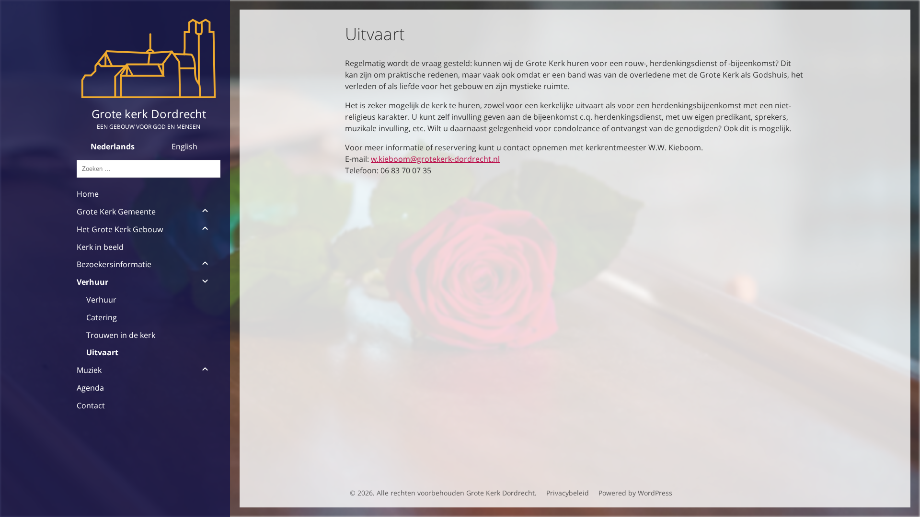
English (184, 146)
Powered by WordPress (635, 492)
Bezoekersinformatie (114, 264)
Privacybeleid (567, 492)
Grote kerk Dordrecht (149, 114)
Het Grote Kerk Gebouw (120, 229)
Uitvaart (102, 352)
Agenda (90, 387)
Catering (101, 317)
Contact (91, 405)
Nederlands (113, 146)
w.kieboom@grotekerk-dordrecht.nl (435, 159)
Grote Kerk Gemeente (116, 211)
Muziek (89, 370)
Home (88, 194)
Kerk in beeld (100, 247)
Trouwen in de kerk (120, 335)
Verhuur (92, 282)
